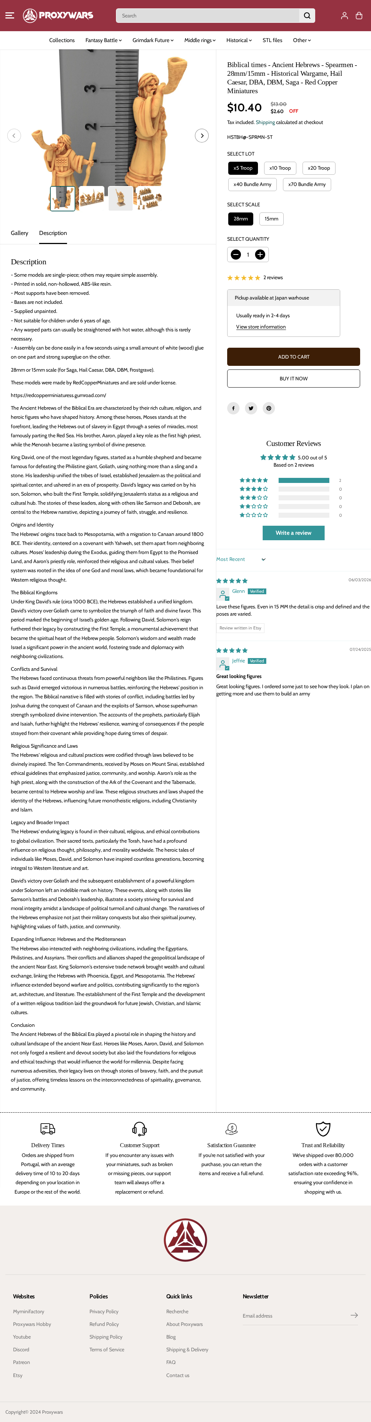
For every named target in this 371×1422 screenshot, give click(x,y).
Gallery (19, 233)
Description (53, 233)
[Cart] (359, 15)
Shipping (265, 122)
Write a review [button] (294, 532)
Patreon (21, 1362)
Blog (171, 1337)
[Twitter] (251, 408)
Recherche (177, 1311)
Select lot (240, 153)
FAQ (171, 1362)
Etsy (17, 1375)
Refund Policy (104, 1324)
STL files (272, 40)
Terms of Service (106, 1349)
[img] (231, 581)
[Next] (202, 135)
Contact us (177, 1375)
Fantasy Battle (102, 40)
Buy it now (294, 378)
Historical (237, 40)
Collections (62, 40)
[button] (9, 16)
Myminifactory (28, 1311)
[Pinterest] (269, 408)
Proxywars (52, 1412)
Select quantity (248, 239)
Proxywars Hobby (32, 1324)
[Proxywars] (58, 16)
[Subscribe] (354, 1316)
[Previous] (14, 135)
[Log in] (344, 15)
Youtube (22, 1337)
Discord (21, 1349)
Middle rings (198, 40)
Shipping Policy (105, 1337)
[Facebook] (233, 408)
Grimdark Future (152, 40)
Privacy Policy (103, 1311)
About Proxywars (184, 1324)
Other (300, 40)
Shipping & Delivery (187, 1349)
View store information (261, 326)
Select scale (243, 204)
